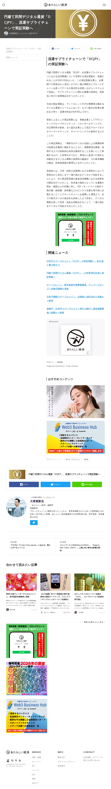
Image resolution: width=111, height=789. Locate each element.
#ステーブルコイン (73, 459)
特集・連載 (36, 757)
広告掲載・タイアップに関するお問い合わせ (93, 758)
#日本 (86, 459)
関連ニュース (12, 57)
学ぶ (34, 766)
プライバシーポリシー (67, 761)
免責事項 (61, 766)
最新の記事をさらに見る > (94, 622)
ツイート (77, 49)
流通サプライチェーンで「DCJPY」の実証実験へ (23, 50)
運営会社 (61, 757)
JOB (33, 774)
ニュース (23, 33)
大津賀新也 (37, 501)
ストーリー (36, 761)
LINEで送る (97, 49)
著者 (34, 778)
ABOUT (35, 783)
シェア (57, 49)
